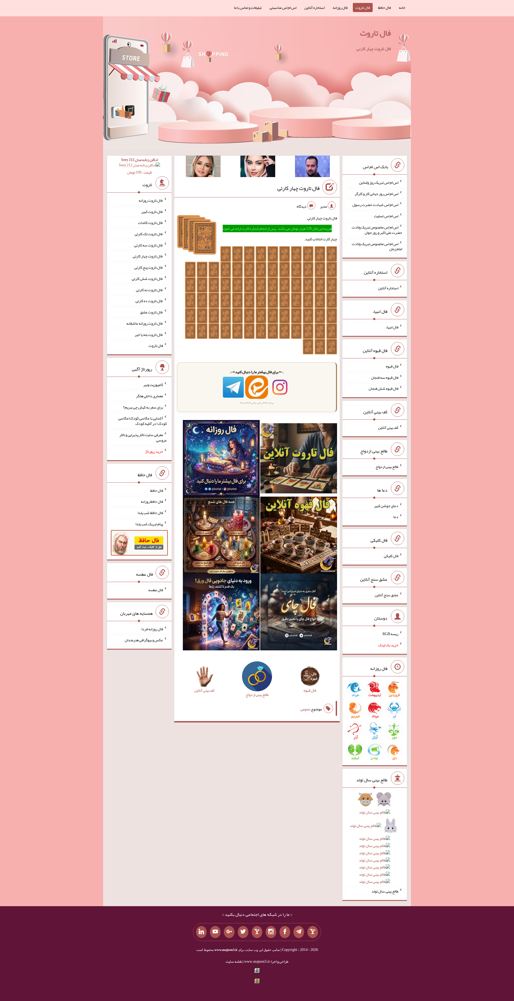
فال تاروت (363, 7)
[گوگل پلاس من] (229, 932)
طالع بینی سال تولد (385, 891)
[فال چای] (298, 613)
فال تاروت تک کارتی (149, 234)
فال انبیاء (392, 327)
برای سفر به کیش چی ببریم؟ (143, 407)
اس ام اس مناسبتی (283, 7)
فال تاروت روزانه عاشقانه (144, 323)
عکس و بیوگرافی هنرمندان (144, 640)
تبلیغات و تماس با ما (248, 7)
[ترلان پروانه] (257, 167)
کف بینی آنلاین (388, 427)
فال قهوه (392, 366)
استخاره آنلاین (314, 7)
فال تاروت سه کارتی (148, 245)
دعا (395, 516)
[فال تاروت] (298, 459)
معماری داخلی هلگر (149, 396)
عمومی (305, 709)
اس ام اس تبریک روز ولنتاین (378, 182)
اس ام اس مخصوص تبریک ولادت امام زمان (377, 246)
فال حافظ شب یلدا (150, 512)
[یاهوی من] (312, 932)
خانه (402, 7)
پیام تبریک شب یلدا (149, 523)
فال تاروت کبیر (152, 211)
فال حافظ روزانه (152, 501)
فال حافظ (384, 7)
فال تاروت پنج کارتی (148, 267)
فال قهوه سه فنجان (384, 377)
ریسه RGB (390, 634)
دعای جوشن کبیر (386, 505)
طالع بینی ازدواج (387, 466)
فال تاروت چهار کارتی (298, 188)
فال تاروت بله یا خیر (149, 334)
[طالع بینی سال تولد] (374, 842)
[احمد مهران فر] (312, 167)
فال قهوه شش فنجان (383, 388)
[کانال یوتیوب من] (215, 932)
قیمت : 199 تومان (139, 166)
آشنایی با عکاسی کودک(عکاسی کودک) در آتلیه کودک (142, 420)
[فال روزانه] (221, 459)
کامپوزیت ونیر (153, 384)
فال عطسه (155, 590)
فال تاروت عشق (151, 312)
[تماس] (257, 932)
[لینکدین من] (201, 932)
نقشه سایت (234, 961)
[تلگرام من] (298, 932)
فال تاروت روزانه (151, 200)
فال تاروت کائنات (150, 222)
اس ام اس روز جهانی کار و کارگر (376, 193)
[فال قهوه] (298, 536)
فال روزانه (340, 7)
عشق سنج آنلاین (386, 594)
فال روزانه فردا (152, 628)
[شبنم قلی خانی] (203, 167)
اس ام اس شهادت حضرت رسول (375, 204)
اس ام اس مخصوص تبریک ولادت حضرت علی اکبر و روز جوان (377, 229)
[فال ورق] (221, 613)
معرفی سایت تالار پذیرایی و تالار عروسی (143, 437)
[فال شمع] (221, 536)
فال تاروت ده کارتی (149, 301)
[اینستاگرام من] (271, 932)
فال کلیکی (391, 556)
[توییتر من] (243, 932)
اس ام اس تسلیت (386, 216)
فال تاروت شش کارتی (147, 278)
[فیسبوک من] (284, 932)
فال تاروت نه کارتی (149, 289)
